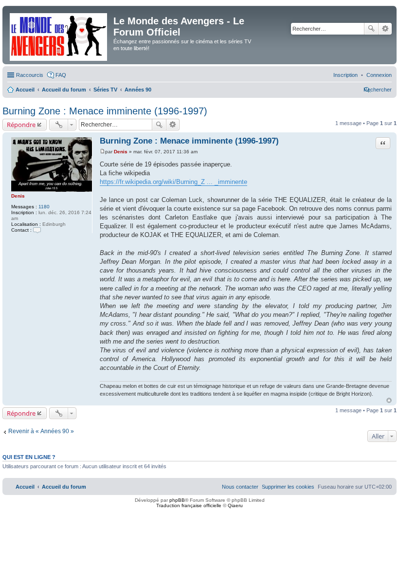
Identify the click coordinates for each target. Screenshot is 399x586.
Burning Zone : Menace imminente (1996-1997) (104, 111)
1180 (44, 206)
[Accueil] (59, 35)
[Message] (102, 151)
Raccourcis (29, 75)
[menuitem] (379, 75)
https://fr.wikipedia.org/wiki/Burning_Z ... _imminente (173, 181)
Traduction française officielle (188, 505)
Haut (389, 400)
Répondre (21, 124)
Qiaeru (235, 505)
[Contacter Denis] (37, 230)
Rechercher (371, 29)
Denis (18, 196)
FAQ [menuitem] (60, 75)
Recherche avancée (385, 29)
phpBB (177, 500)
